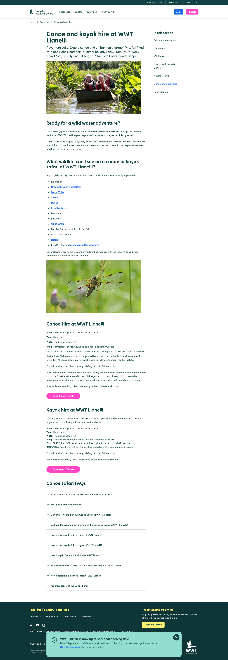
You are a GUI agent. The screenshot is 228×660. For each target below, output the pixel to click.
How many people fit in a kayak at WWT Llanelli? (76, 545)
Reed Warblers (58, 208)
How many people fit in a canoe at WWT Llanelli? (76, 535)
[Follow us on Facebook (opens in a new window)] (31, 625)
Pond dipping (161, 91)
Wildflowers (57, 224)
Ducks (54, 202)
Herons (55, 239)
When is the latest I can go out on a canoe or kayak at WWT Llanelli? (86, 565)
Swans (54, 197)
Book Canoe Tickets (63, 396)
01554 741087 (126, 631)
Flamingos (159, 48)
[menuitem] (178, 12)
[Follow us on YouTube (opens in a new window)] (37, 625)
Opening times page (71, 647)
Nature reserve (161, 75)
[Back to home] (191, 647)
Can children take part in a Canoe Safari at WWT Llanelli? (81, 514)
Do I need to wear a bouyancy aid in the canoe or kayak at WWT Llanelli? (89, 524)
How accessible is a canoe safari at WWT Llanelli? (77, 575)
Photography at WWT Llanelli (165, 66)
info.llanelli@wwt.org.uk (104, 631)
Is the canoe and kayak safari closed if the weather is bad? (81, 494)
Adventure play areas (165, 40)
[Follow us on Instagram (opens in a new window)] (43, 625)
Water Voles (57, 192)
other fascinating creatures (84, 245)
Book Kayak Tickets (63, 469)
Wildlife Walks (161, 56)
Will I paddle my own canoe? (66, 504)
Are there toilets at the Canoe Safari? (70, 585)
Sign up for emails (153, 624)
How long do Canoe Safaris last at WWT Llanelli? (76, 555)
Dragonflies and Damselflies (66, 187)
